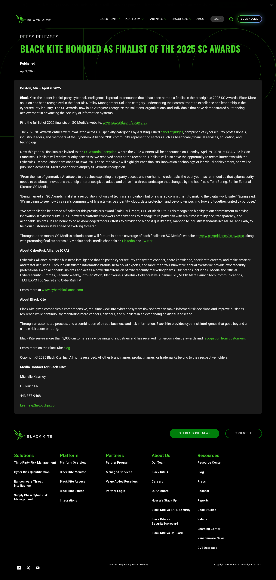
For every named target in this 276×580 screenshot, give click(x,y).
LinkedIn (128, 241)
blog (67, 348)
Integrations (68, 500)
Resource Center (210, 462)
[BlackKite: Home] (33, 19)
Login (217, 18)
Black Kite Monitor (73, 472)
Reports (203, 500)
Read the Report (241, 4)
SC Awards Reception (100, 152)
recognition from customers (224, 338)
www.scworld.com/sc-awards (125, 122)
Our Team (158, 462)
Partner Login (115, 491)
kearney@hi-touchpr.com (38, 405)
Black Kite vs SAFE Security (171, 510)
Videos (202, 519)
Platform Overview (73, 462)
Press (202, 481)
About (201, 19)
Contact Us (244, 433)
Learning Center (209, 529)
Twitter (147, 241)
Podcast (203, 491)
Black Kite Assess (72, 481)
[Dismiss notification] (272, 5)
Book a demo (250, 18)
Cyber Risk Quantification (32, 472)
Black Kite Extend (72, 491)
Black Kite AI (160, 472)
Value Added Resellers (122, 481)
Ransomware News (211, 538)
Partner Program (117, 462)
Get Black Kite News (194, 433)
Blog (201, 472)
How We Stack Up (164, 500)
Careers (157, 481)
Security (144, 564)
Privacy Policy (131, 564)
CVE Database (207, 548)
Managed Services (119, 472)
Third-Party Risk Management (35, 462)
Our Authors (160, 491)
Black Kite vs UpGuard (167, 533)
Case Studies (207, 510)
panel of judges (172, 132)
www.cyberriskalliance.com (62, 290)
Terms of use (115, 564)
